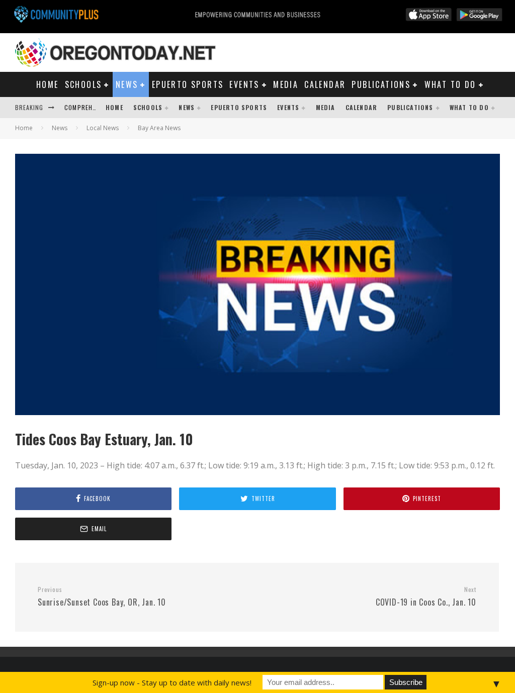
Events (244, 84)
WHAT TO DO (450, 84)
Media (285, 84)
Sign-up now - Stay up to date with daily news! (172, 682)
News (127, 84)
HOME (47, 84)
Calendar (325, 84)
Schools (83, 84)
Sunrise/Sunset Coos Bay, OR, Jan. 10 (102, 597)
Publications (381, 84)
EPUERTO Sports (188, 84)
